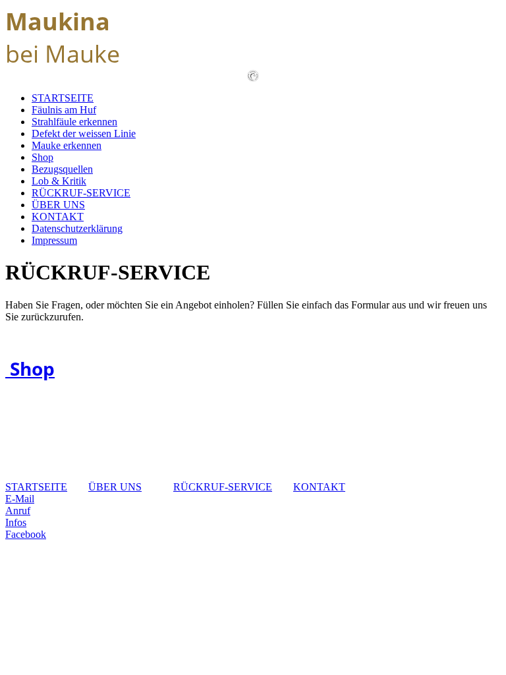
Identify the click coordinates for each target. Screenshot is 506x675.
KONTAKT (58, 216)
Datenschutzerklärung (77, 228)
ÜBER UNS (58, 204)
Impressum (54, 240)
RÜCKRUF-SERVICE (81, 192)
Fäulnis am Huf (64, 109)
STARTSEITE (63, 97)
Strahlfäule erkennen (74, 121)
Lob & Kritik (59, 181)
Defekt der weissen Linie (84, 133)
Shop (42, 157)
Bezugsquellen (62, 169)
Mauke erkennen (66, 145)
